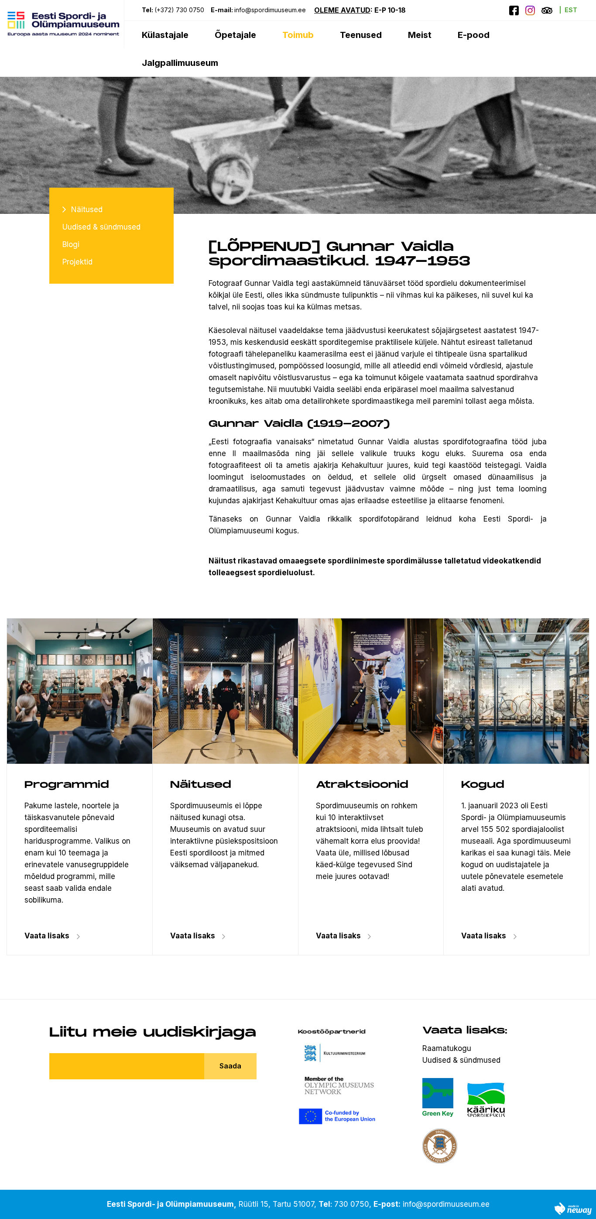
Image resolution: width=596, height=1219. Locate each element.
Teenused (361, 35)
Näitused (87, 209)
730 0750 (351, 1204)
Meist (420, 35)
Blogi (70, 244)
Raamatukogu (446, 1048)
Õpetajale (235, 35)
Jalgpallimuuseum (180, 63)
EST (571, 10)
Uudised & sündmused (101, 227)
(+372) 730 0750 (179, 10)
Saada (230, 1065)
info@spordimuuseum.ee (271, 10)
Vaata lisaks (192, 935)
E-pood (474, 35)
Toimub (298, 35)
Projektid (77, 262)
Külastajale (165, 35)
